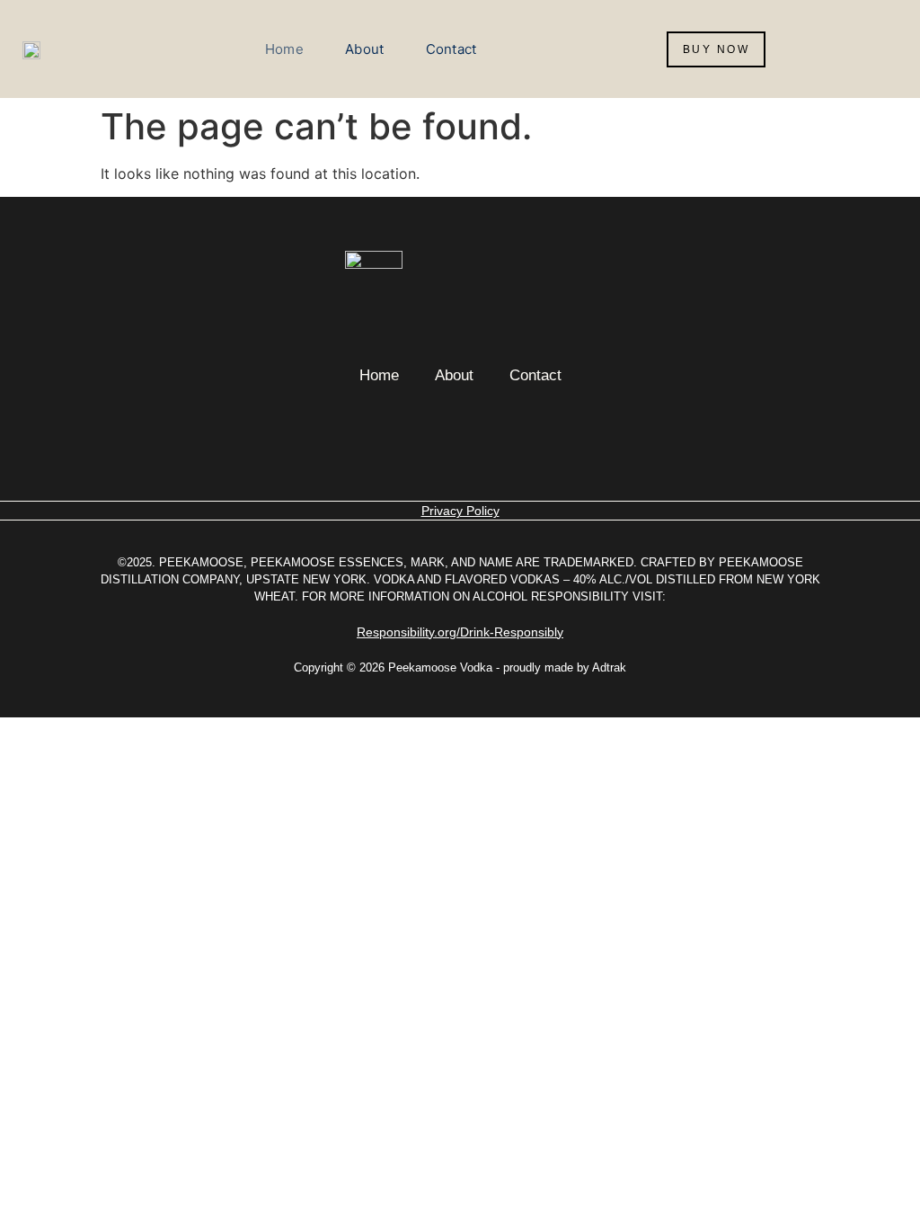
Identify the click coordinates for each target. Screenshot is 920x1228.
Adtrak (609, 667)
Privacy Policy (460, 510)
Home (284, 49)
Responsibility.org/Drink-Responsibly (460, 632)
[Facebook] (486, 441)
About (365, 49)
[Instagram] (433, 441)
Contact (451, 49)
